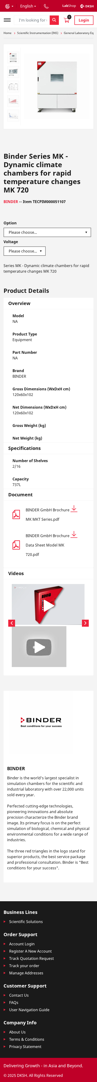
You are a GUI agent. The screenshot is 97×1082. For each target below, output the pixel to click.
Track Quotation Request (31, 958)
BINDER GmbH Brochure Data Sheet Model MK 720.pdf (47, 545)
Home (8, 33)
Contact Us (19, 995)
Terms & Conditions (26, 1039)
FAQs (13, 1002)
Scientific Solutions (26, 921)
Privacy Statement (25, 1046)
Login (84, 20)
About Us (17, 1032)
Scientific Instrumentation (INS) (37, 33)
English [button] (26, 6)
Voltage (11, 241)
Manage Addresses (26, 973)
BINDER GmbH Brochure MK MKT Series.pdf (47, 514)
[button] (9, 6)
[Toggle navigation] (9, 19)
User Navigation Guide (29, 1009)
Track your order (24, 965)
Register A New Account (30, 951)
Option (10, 223)
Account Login (22, 943)
